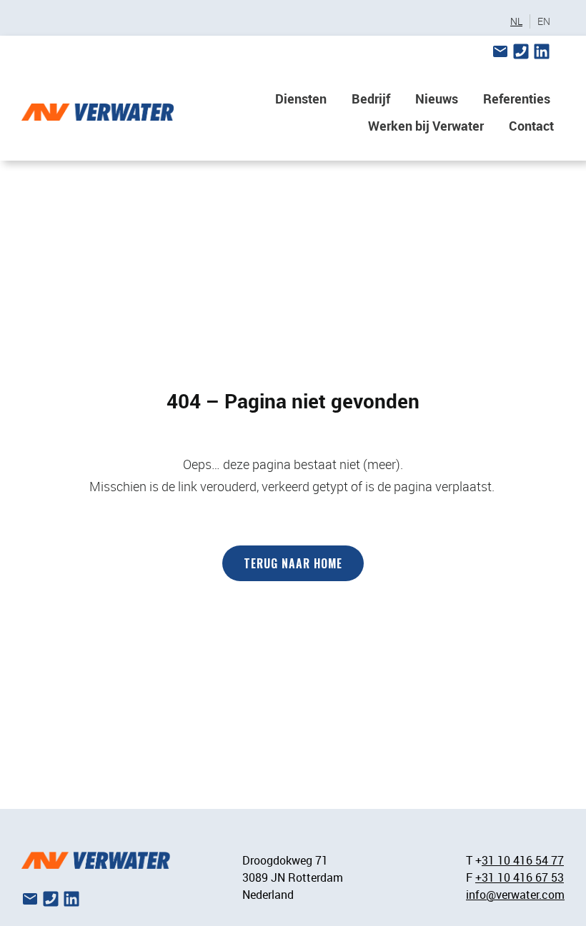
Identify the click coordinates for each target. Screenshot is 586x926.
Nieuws (436, 98)
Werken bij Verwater (426, 125)
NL (516, 21)
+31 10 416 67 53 (519, 877)
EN (543, 21)
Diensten (301, 98)
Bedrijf (371, 98)
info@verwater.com (515, 894)
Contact (531, 125)
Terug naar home (293, 563)
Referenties (516, 98)
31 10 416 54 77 (523, 860)
